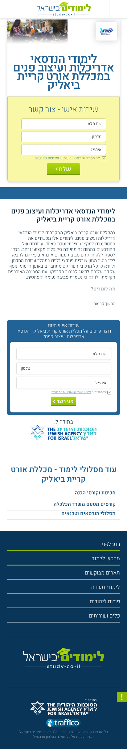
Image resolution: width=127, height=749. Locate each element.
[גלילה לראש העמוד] (122, 731)
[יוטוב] (69, 675)
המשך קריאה (104, 304)
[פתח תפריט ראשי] (118, 9)
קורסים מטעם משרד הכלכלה (85, 504)
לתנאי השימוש (70, 158)
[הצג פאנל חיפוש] (9, 9)
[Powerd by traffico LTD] (63, 723)
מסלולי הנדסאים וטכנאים (88, 513)
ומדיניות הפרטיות (47, 158)
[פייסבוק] (61, 675)
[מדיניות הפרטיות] (122, 697)
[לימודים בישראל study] (63, 9)
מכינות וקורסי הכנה (95, 493)
